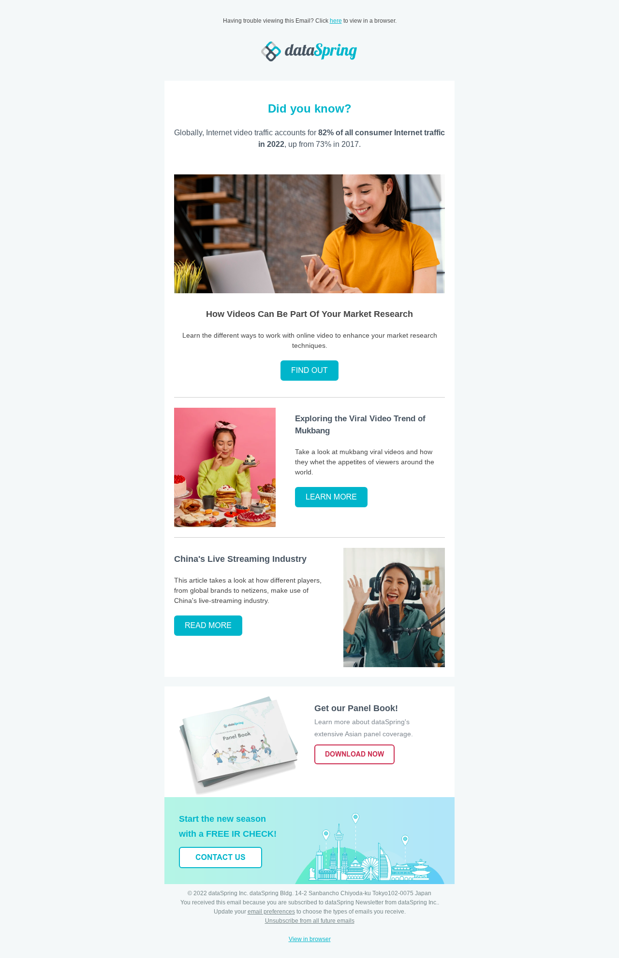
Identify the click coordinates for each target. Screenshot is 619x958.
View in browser (310, 939)
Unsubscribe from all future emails (309, 920)
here (336, 20)
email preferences (271, 911)
